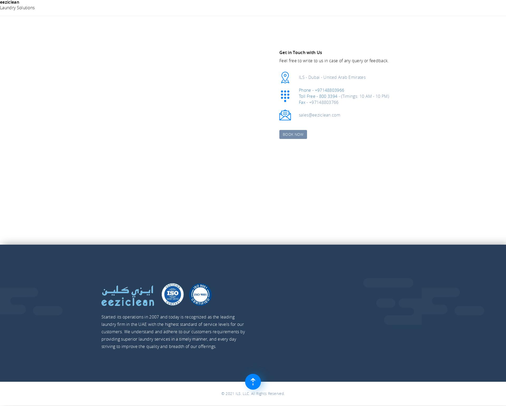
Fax (302, 102)
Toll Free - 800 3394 (318, 96)
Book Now (293, 134)
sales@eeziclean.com (319, 115)
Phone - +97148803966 (321, 90)
